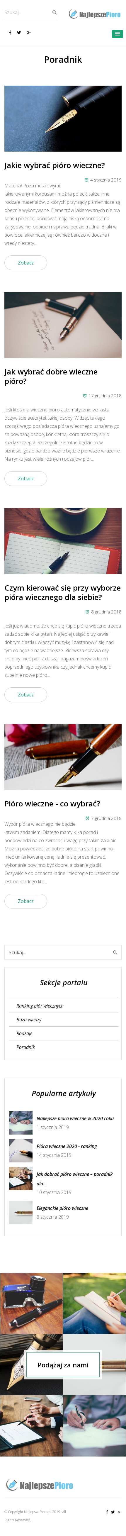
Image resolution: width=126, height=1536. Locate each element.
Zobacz (26, 263)
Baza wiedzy (28, 1019)
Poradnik (25, 1047)
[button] (117, 34)
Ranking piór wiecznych (40, 1006)
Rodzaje (24, 1033)
